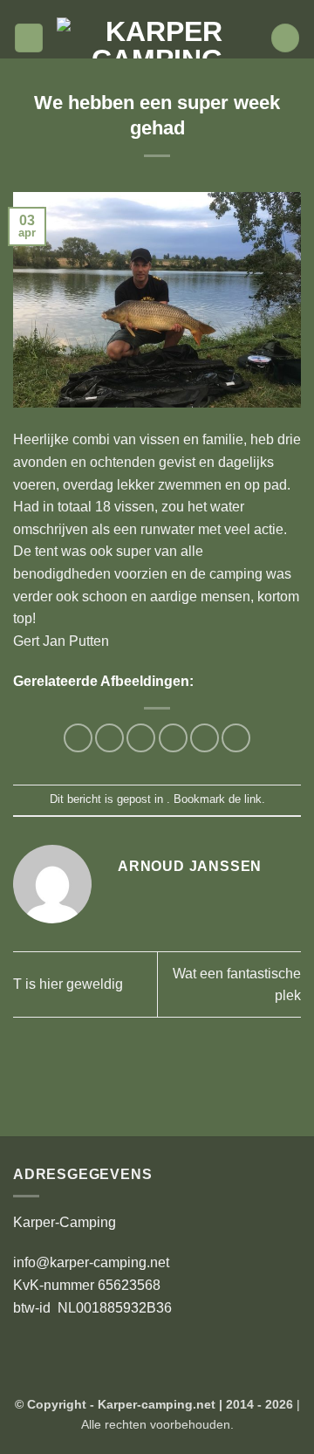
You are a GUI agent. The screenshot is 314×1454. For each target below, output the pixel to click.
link (253, 799)
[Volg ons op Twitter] (165, 9)
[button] (29, 38)
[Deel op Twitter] (140, 738)
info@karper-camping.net (91, 1262)
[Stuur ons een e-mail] (182, 9)
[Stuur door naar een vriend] (173, 738)
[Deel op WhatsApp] (78, 738)
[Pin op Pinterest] (204, 738)
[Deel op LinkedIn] (236, 738)
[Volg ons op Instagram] (148, 9)
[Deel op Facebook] (109, 738)
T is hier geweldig (68, 984)
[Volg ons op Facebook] (131, 9)
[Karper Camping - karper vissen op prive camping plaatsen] (157, 37)
